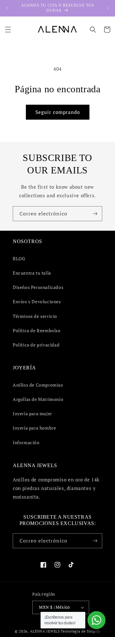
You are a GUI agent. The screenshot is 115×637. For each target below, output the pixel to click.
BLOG (19, 259)
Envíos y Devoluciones (37, 301)
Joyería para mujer (32, 413)
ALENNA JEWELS (45, 631)
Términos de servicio (35, 316)
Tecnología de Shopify (80, 631)
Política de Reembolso (37, 330)
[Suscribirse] (95, 213)
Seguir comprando (57, 112)
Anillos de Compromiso (38, 385)
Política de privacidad (36, 345)
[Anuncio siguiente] (108, 8)
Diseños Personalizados (38, 287)
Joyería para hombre (34, 428)
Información (26, 442)
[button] (8, 30)
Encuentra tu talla (32, 273)
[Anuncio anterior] (7, 8)
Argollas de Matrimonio (38, 399)
